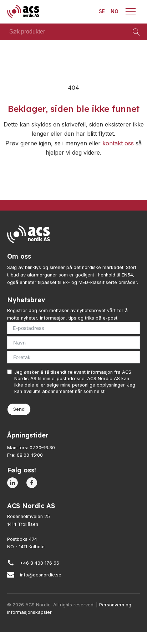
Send (19, 409)
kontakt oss (118, 143)
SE (102, 11)
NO (114, 11)
